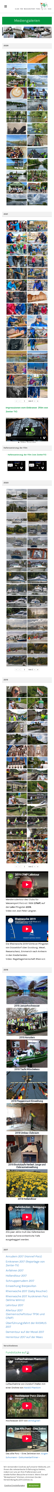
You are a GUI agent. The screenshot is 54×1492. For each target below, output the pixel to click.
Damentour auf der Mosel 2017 (25, 1332)
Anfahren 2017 (14, 1270)
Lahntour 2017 (14, 1305)
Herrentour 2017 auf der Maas (24, 1337)
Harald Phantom (32, 1387)
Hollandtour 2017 (16, 1275)
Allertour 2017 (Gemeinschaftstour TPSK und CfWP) (25, 1314)
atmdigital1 (34, 1420)
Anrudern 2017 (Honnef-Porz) (24, 1256)
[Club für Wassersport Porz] (33, 6)
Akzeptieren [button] (34, 1485)
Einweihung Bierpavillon (21, 1286)
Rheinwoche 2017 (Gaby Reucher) (26, 1291)
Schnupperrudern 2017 (20, 1280)
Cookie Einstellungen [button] (14, 1485)
